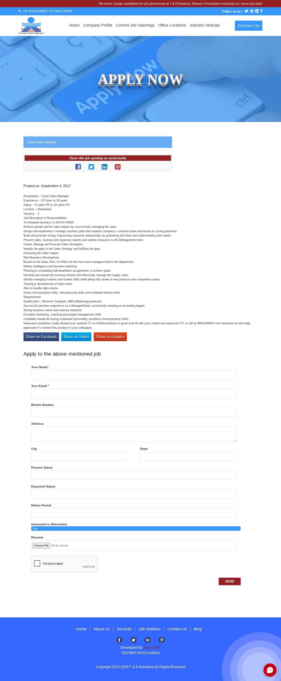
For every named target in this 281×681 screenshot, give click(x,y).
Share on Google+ (110, 337)
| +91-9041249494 (59, 11)
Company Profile (97, 25)
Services (124, 629)
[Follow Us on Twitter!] (133, 642)
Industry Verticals (205, 25)
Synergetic (151, 647)
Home (74, 25)
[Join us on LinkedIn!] (147, 642)
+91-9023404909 (34, 11)
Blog (198, 629)
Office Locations (172, 25)
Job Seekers (149, 629)
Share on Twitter (76, 337)
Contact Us (248, 25)
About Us (102, 629)
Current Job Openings (135, 25)
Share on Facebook (41, 337)
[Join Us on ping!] (161, 642)
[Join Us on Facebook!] (119, 642)
